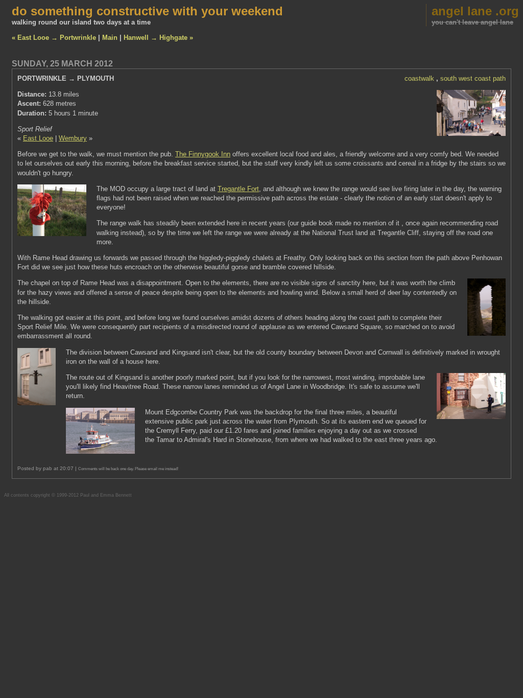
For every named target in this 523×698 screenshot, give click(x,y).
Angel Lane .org (475, 11)
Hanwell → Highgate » (158, 37)
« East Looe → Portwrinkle (54, 37)
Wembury (73, 138)
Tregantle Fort (238, 189)
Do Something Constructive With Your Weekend (147, 11)
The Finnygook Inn (202, 154)
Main (109, 37)
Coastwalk (419, 78)
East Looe (38, 138)
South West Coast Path (473, 78)
